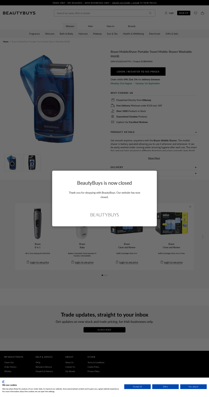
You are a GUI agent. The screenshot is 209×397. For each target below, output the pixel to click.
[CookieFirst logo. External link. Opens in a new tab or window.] (3, 381)
